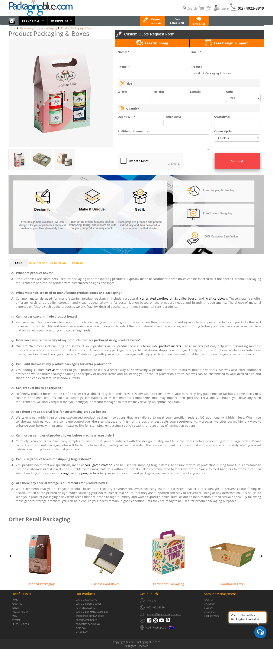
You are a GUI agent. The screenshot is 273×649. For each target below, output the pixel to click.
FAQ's (18, 263)
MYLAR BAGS (82, 632)
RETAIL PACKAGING (85, 608)
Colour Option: (224, 131)
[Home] (12, 23)
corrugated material (99, 465)
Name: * (123, 52)
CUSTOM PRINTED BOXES (88, 603)
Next (262, 556)
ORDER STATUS (211, 616)
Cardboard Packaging (168, 584)
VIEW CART (209, 608)
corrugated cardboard (156, 298)
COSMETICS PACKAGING (88, 624)
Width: (122, 92)
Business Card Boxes (105, 584)
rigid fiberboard (185, 298)
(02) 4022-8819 (251, 8)
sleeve (50, 370)
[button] (199, 22)
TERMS (15, 608)
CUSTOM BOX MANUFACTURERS (92, 612)
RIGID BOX (81, 628)
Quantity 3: (222, 117)
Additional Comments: (133, 131)
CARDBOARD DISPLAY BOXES (90, 616)
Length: (195, 92)
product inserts (170, 346)
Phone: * (124, 67)
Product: (197, 67)
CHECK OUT (209, 612)
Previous (11, 556)
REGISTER (208, 599)
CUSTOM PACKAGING (86, 599)
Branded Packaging (41, 584)
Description (58, 263)
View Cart (208, 8)
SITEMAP (16, 620)
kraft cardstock (216, 298)
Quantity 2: (174, 117)
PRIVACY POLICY (20, 612)
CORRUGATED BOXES (86, 620)
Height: (159, 92)
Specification (38, 263)
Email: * (196, 52)
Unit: (229, 92)
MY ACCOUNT (211, 603)
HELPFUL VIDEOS (20, 624)
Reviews (77, 263)
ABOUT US (17, 603)
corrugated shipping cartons (78, 473)
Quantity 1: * (126, 117)
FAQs (14, 616)
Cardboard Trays (232, 584)
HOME (15, 599)
